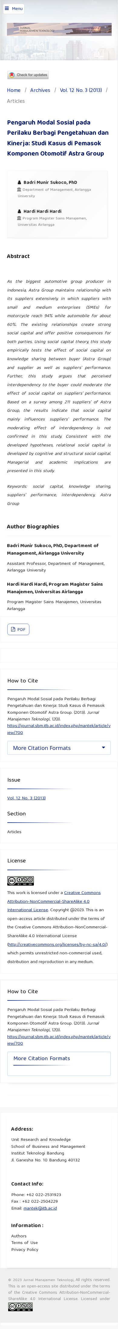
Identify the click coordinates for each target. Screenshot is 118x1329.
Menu (17, 9)
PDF (20, 630)
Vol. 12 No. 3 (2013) (81, 91)
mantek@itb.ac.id (40, 1209)
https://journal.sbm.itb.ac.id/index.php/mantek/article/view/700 (58, 729)
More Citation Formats (42, 747)
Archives (40, 91)
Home (14, 91)
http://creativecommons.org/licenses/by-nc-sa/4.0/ (57, 945)
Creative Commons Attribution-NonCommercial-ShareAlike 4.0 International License (54, 901)
